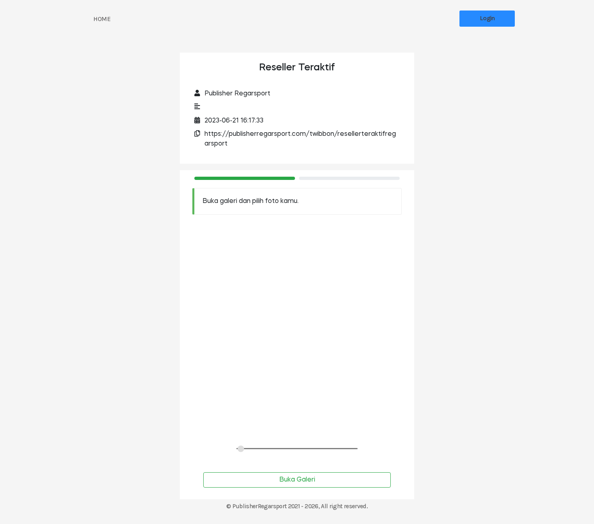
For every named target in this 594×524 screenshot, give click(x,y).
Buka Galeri (297, 480)
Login (487, 18)
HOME (101, 19)
